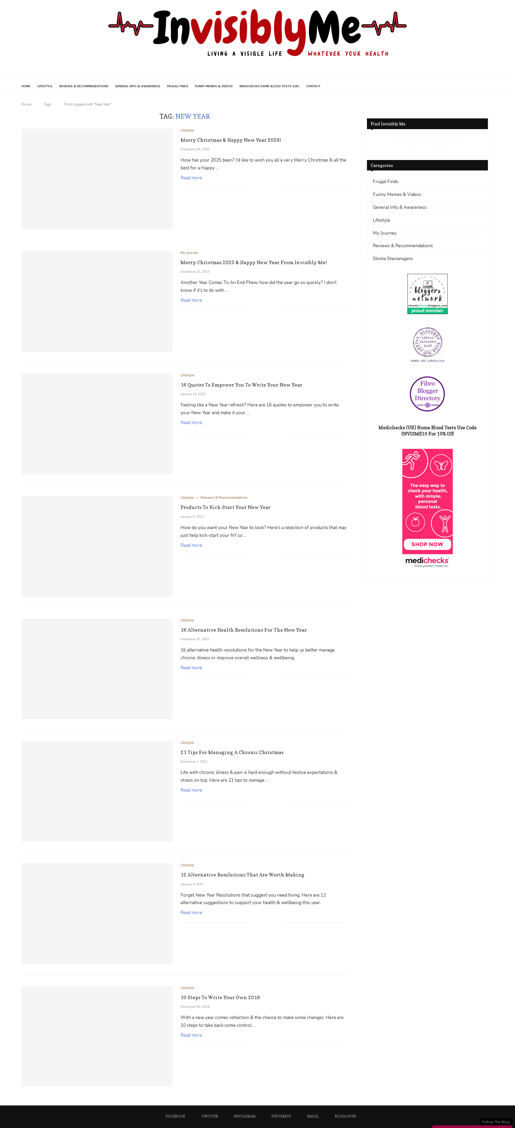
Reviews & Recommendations (83, 86)
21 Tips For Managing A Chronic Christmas (232, 752)
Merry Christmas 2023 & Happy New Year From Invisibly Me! (254, 262)
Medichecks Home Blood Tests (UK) (269, 86)
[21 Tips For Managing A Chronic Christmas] (96, 791)
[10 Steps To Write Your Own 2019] (96, 1036)
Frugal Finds (177, 86)
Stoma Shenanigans (393, 259)
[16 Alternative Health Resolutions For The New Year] (96, 668)
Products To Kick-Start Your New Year (226, 507)
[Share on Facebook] (259, 188)
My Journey (385, 233)
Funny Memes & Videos (214, 86)
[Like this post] (252, 188)
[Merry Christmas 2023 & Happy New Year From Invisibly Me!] (96, 301)
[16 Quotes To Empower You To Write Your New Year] (96, 423)
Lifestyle (45, 86)
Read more (191, 178)
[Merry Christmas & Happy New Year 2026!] (96, 179)
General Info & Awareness (137, 86)
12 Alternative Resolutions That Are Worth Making (242, 875)
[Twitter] (246, 69)
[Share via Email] (276, 188)
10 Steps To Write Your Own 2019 (220, 997)
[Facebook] (238, 69)
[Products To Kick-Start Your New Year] (96, 546)
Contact (313, 86)
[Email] (268, 69)
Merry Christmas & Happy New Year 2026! (231, 140)
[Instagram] (253, 69)
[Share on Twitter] (264, 188)
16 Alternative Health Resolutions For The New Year (244, 630)
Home (26, 86)
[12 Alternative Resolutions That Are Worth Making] (96, 913)
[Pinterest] (261, 69)
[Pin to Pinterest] (270, 188)
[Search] (491, 86)
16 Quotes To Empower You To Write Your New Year (241, 385)
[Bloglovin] (276, 69)
